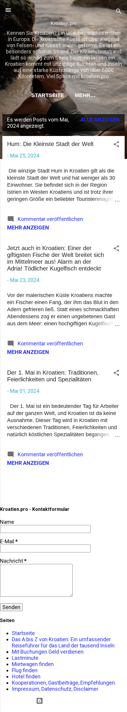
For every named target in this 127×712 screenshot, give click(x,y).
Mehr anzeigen (28, 227)
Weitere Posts (63, 485)
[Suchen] (118, 12)
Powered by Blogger (67, 701)
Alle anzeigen (100, 120)
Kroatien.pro (63, 23)
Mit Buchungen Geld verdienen (48, 652)
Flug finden (25, 670)
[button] (116, 145)
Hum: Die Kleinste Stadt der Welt (50, 144)
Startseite (47, 95)
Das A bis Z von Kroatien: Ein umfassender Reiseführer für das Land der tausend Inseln (63, 642)
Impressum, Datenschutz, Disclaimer (55, 689)
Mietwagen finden (33, 664)
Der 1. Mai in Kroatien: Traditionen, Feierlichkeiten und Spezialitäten (53, 376)
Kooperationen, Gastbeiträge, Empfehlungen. (64, 683)
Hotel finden (26, 676)
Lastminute (25, 658)
